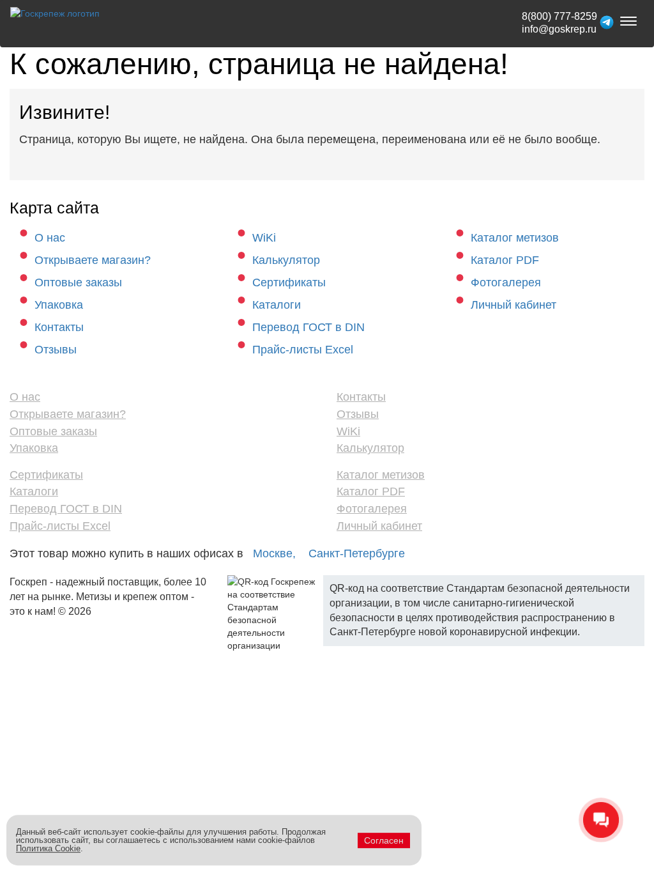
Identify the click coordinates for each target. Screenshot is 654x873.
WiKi (264, 237)
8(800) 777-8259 (559, 16)
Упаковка (58, 304)
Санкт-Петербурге (356, 553)
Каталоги (276, 304)
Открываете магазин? (92, 260)
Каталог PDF (505, 260)
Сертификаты (289, 282)
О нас (49, 237)
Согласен (384, 840)
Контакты (59, 327)
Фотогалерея (506, 282)
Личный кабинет (513, 304)
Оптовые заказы (78, 282)
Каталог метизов (515, 237)
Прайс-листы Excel (302, 349)
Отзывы (55, 349)
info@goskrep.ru (559, 29)
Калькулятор (286, 260)
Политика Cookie (48, 848)
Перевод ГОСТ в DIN (308, 327)
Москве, (274, 553)
